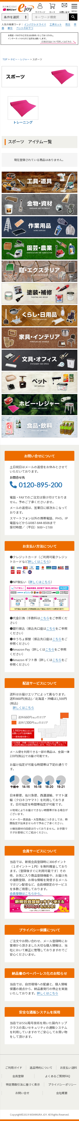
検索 (73, 16)
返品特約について (41, 1068)
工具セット (56, 24)
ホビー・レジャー (20, 59)
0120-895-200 (40, 485)
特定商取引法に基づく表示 (23, 1084)
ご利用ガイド (13, 1068)
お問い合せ (22, 1093)
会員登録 (18, 1076)
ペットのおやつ (24, 28)
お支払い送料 (68, 1068)
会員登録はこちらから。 (26, 893)
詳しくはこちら (38, 561)
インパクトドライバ (35, 24)
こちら (44, 618)
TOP (5, 59)
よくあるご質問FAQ (57, 1076)
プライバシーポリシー (62, 1084)
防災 (67, 24)
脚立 (10, 28)
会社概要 (61, 1093)
